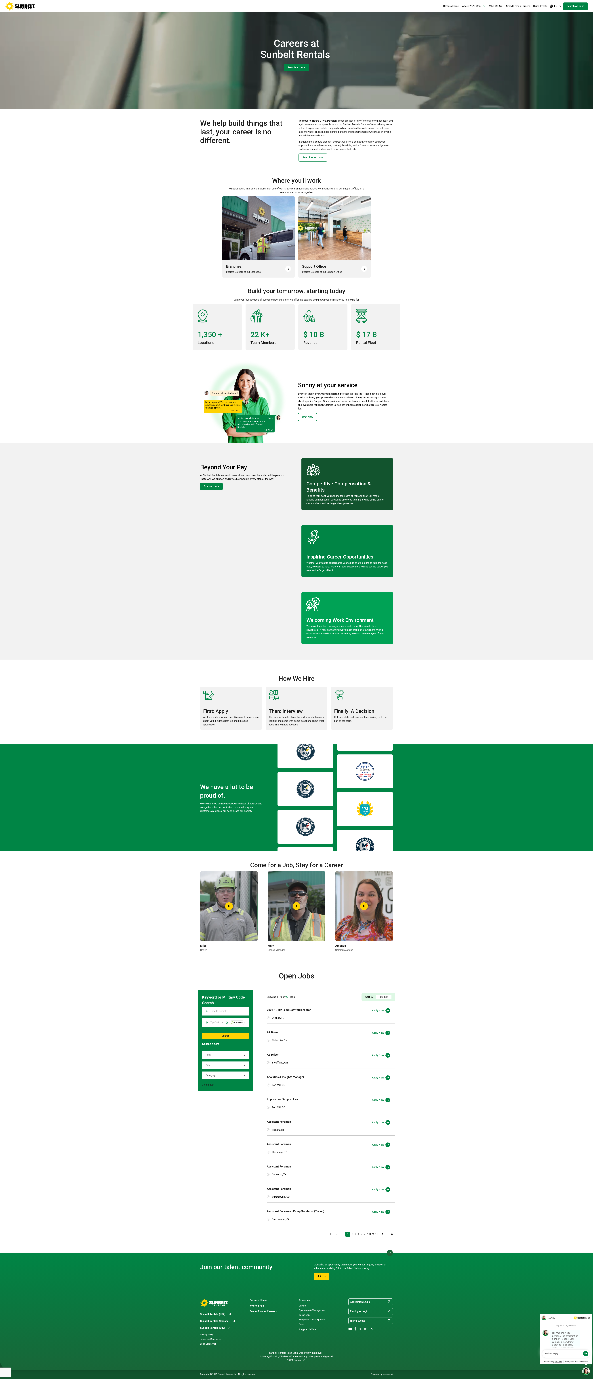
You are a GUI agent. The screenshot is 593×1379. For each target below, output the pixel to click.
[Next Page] (383, 1234)
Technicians (305, 1315)
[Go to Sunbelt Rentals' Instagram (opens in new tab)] (365, 1329)
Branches (304, 1300)
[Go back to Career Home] (20, 6)
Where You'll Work (474, 6)
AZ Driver (273, 1032)
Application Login (370, 1302)
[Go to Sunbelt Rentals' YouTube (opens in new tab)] (350, 1329)
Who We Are (496, 6)
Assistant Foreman (279, 1121)
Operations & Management (312, 1310)
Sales (301, 1324)
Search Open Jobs (313, 157)
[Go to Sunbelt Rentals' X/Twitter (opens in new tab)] (360, 1329)
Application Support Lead (283, 1099)
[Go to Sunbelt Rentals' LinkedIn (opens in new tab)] (371, 1329)
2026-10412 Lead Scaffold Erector (289, 1009)
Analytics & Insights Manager (285, 1077)
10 (376, 1234)
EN (555, 6)
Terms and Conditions (210, 1339)
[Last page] (392, 1234)
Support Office (307, 1329)
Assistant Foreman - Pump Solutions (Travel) (295, 1211)
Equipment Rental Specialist (312, 1319)
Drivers (302, 1305)
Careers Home (451, 6)
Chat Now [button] (307, 416)
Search (225, 1035)
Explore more (211, 486)
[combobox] (216, 1022)
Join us (321, 1276)
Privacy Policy (206, 1334)
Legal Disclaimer (208, 1344)
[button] (225, 1055)
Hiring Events (540, 6)
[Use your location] (227, 1022)
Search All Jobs (575, 6)
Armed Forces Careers (518, 6)
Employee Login (370, 1311)
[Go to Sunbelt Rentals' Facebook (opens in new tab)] (355, 1329)
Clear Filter (208, 1084)
